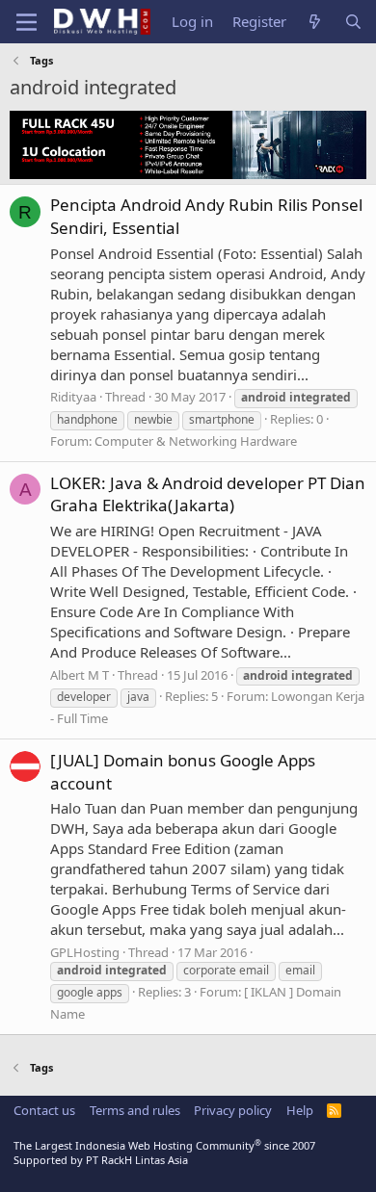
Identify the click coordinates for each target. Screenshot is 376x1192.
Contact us (44, 1110)
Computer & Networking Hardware (195, 441)
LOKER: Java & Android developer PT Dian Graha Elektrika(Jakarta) (207, 494)
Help (299, 1110)
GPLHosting (85, 952)
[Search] (353, 21)
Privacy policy (233, 1110)
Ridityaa (73, 396)
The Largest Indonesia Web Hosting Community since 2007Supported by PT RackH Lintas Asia (164, 1152)
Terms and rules (135, 1110)
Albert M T (79, 675)
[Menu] (26, 22)
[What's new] (315, 21)
